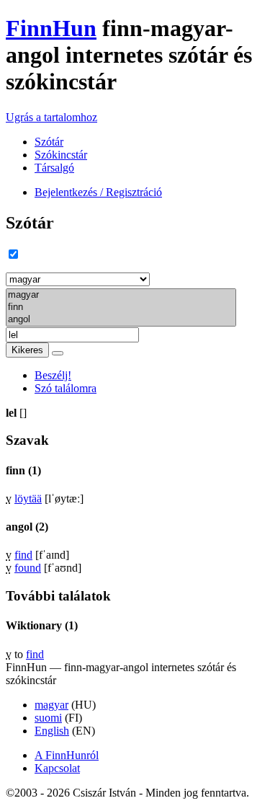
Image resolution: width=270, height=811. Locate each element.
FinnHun (51, 28)
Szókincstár (61, 155)
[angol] (120, 320)
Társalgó (54, 167)
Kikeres (27, 350)
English (52, 730)
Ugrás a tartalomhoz (51, 117)
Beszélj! (53, 375)
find (23, 555)
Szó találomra (65, 388)
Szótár (49, 142)
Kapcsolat (57, 768)
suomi (48, 718)
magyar (51, 705)
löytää (28, 498)
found (27, 568)
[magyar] (120, 295)
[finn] (120, 307)
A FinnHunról (67, 755)
